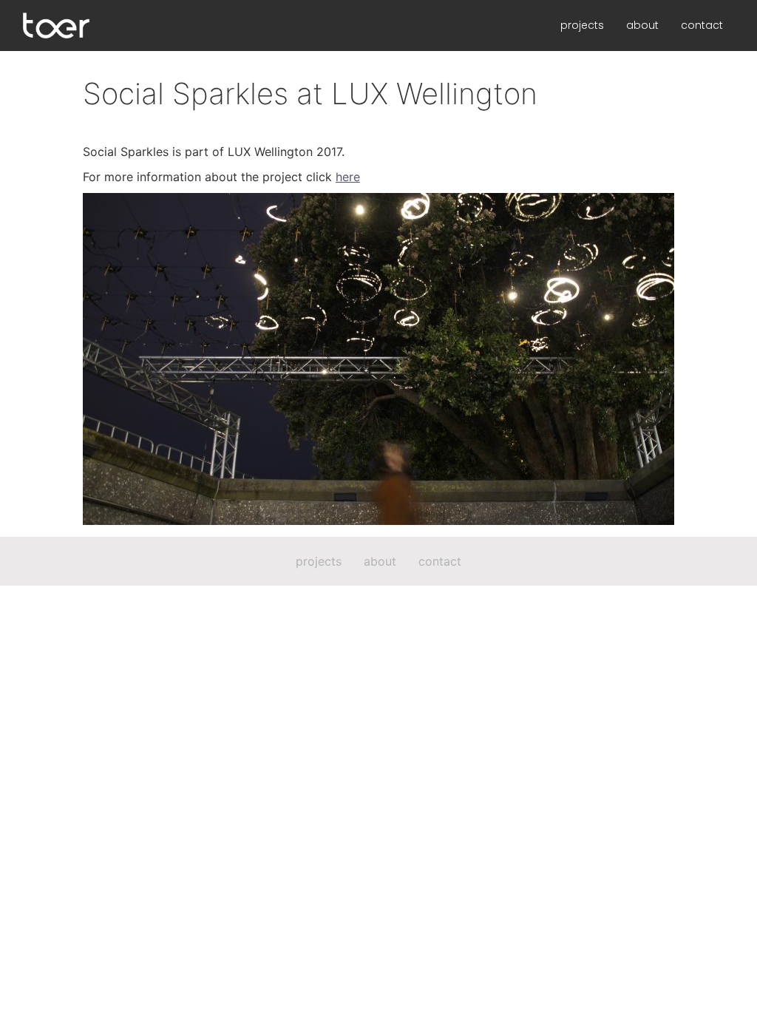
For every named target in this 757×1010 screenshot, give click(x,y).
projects (582, 25)
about (642, 25)
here (348, 176)
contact (702, 25)
